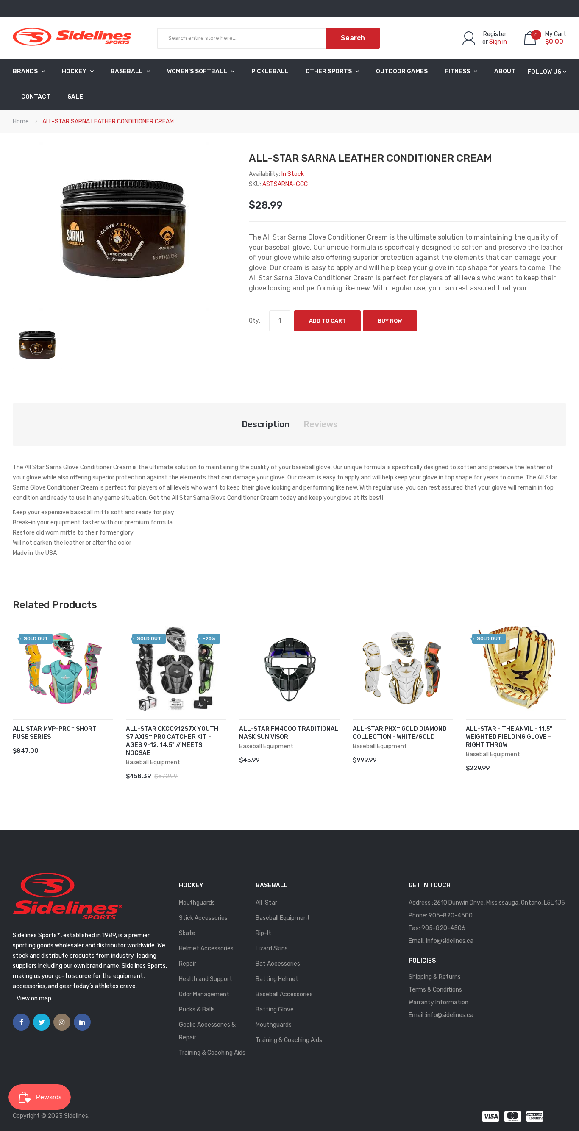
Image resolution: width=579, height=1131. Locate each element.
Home (21, 121)
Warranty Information (438, 1002)
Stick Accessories (203, 918)
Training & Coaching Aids (212, 1052)
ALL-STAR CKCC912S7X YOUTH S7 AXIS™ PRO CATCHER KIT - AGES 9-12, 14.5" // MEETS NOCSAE (172, 741)
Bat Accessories (278, 963)
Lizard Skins (272, 948)
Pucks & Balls (197, 1009)
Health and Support (205, 979)
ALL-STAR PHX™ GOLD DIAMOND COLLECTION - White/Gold (400, 733)
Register (495, 34)
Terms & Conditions (435, 989)
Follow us (544, 71)
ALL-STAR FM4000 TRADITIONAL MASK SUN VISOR (289, 733)
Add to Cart (327, 321)
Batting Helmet (277, 979)
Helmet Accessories (206, 948)
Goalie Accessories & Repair (207, 1031)
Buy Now (390, 321)
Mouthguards (197, 902)
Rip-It (263, 933)
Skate (187, 933)
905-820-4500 (451, 915)
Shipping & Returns (435, 977)
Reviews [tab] (320, 424)
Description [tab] (266, 424)
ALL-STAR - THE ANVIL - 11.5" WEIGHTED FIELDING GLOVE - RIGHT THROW (509, 737)
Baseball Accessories (284, 994)
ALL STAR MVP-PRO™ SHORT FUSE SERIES (55, 733)
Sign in (498, 41)
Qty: (254, 320)
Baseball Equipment (283, 918)
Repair (187, 963)
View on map (34, 998)
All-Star (266, 902)
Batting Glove (275, 1009)
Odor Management (204, 994)
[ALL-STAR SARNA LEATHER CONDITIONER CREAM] (37, 344)
